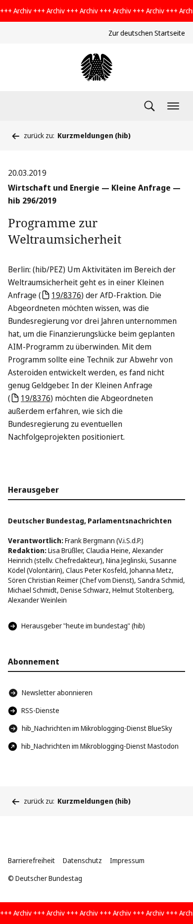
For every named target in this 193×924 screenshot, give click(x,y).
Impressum (127, 860)
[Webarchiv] (96, 67)
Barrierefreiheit (31, 860)
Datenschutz (82, 860)
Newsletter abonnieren (57, 692)
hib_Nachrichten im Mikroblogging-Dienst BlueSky (97, 728)
